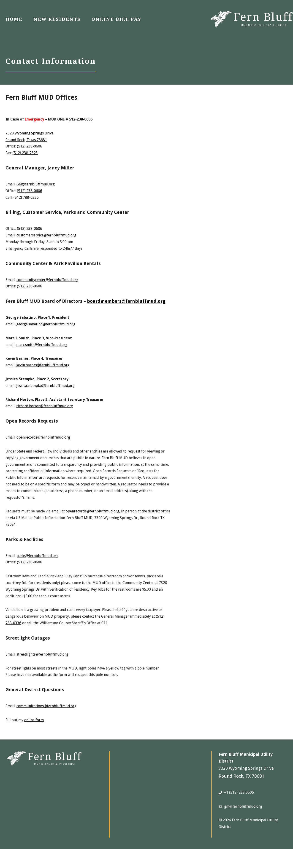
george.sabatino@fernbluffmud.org (45, 324)
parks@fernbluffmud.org (37, 556)
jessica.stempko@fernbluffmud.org (45, 385)
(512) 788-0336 (26, 197)
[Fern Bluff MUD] (252, 19)
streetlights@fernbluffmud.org (42, 654)
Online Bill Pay (116, 19)
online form (34, 720)
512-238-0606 (80, 119)
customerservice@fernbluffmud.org (46, 235)
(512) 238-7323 (25, 153)
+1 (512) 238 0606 (239, 792)
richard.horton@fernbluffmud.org (44, 406)
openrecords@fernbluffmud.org (43, 437)
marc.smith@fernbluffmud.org (41, 345)
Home (13, 19)
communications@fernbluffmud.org (46, 706)
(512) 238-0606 (29, 146)
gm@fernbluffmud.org (243, 806)
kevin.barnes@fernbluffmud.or (42, 365)
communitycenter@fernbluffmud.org (47, 280)
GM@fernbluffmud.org (35, 184)
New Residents (57, 19)
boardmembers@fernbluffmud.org (126, 301)
